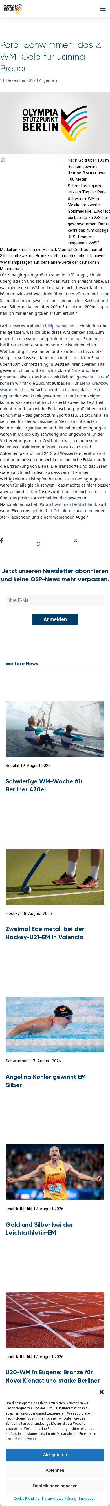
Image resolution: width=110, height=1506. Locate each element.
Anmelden (55, 619)
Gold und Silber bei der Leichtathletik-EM (39, 1229)
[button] (101, 1392)
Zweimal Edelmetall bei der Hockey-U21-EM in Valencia (45, 933)
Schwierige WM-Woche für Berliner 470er (44, 785)
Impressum (87, 1499)
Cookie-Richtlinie (26, 1499)
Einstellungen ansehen (55, 1485)
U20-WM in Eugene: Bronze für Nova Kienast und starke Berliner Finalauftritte (53, 1380)
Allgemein (48, 80)
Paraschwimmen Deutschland (68, 504)
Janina (74, 338)
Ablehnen (55, 1470)
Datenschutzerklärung (59, 1499)
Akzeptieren (55, 1454)
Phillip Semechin (58, 326)
